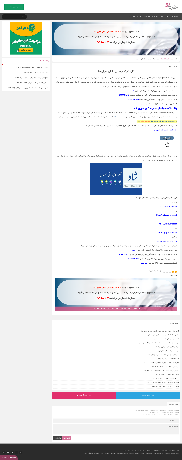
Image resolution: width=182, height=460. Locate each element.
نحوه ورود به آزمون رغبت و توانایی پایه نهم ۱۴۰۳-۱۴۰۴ (32, 83)
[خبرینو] (171, 12)
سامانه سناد (117, 117)
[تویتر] (12, 452)
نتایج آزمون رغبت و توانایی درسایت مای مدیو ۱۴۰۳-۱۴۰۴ (31, 77)
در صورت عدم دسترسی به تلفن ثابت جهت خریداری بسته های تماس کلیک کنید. (116, 308)
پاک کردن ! (57, 438)
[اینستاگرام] (16, 452)
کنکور (167, 16)
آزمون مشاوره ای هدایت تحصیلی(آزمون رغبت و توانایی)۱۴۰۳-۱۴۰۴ (28, 88)
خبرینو (162, 450)
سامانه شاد (164, 59)
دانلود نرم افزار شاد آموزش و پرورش (162, 121)
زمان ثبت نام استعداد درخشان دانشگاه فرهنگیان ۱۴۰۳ (32, 67)
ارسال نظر (67, 438)
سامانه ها (139, 16)
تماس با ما (132, 16)
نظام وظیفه (147, 16)
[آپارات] (20, 452)
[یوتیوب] (8, 452)
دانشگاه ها (155, 16)
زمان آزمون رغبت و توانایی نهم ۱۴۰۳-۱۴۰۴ (36, 72)
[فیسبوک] (4, 452)
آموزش (171, 275)
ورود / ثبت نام (14, 7)
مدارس (162, 16)
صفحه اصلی (174, 16)
